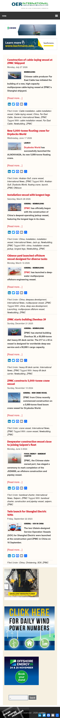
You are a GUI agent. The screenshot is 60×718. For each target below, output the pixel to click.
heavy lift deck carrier (29, 367)
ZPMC (44, 117)
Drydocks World (32, 147)
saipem (48, 501)
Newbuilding (19, 123)
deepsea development (36, 299)
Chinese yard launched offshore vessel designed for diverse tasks (27, 257)
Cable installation (27, 110)
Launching (12, 309)
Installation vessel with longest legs (28, 195)
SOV (39, 562)
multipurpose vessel (35, 302)
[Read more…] (14, 98)
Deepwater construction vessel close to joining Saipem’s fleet (29, 443)
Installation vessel (41, 245)
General (17, 117)
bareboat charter (27, 494)
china (29, 245)
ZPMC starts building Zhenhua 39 (26, 319)
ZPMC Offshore (14, 187)
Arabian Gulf (25, 178)
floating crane (34, 184)
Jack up (36, 242)
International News (31, 117)
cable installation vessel (31, 120)
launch (45, 184)
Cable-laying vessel (23, 114)
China (36, 114)
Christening (31, 562)
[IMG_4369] (30, 37)
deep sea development (36, 305)
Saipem (17, 498)
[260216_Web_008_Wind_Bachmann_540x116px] (30, 49)
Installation (31, 239)
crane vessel (38, 178)
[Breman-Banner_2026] (21, 599)
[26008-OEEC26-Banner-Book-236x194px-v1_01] (21, 684)
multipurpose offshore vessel (31, 309)
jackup (10, 248)
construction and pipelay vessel (29, 501)
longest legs (19, 248)
